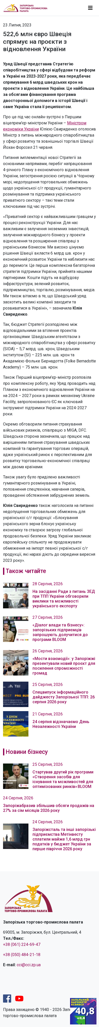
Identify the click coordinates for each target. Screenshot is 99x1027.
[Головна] (27, 7)
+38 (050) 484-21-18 (21, 954)
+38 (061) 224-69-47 (21, 944)
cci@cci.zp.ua (29, 964)
